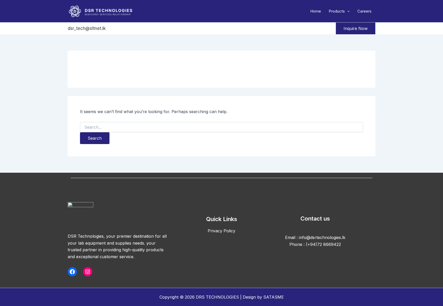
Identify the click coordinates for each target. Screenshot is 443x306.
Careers (364, 11)
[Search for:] (221, 127)
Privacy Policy (221, 230)
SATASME (273, 297)
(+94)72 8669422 (323, 244)
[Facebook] (114, 28)
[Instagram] (141, 28)
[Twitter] (127, 28)
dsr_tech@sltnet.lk (87, 28)
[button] (347, 11)
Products (337, 11)
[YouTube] (155, 28)
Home (315, 11)
